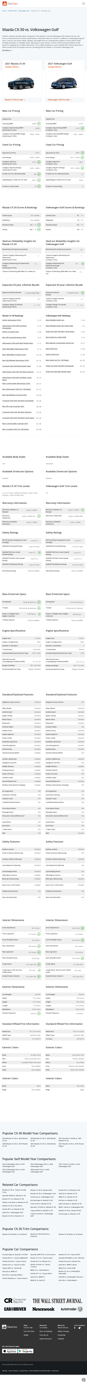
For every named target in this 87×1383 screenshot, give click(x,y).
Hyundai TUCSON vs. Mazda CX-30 (43, 1207)
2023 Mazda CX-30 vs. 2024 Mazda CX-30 (43, 1139)
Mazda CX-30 (12, 11)
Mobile (26, 1335)
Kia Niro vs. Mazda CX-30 (68, 1200)
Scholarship (61, 1335)
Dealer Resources (46, 1339)
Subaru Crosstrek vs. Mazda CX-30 (15, 1202)
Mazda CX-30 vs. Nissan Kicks (41, 1190)
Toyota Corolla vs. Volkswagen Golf (41, 1215)
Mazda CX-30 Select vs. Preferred (14, 1234)
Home (4, 11)
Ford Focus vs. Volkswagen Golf (41, 1197)
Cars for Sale (28, 1328)
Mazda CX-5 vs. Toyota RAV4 (69, 1254)
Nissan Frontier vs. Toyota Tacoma (40, 1265)
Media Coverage (63, 1331)
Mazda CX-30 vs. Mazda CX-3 (13, 1216)
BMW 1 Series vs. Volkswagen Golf (71, 1207)
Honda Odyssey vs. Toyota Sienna (14, 1278)
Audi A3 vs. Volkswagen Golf (12, 1212)
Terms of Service (13, 1371)
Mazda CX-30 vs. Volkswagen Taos (43, 1194)
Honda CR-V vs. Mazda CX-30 (69, 1190)
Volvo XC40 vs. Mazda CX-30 (40, 1204)
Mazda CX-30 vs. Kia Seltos (12, 1206)
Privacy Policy (24, 1371)
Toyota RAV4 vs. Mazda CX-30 (41, 1210)
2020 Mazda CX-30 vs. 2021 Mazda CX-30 (15, 1145)
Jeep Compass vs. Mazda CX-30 (70, 1204)
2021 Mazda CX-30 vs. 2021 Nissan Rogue (71, 1145)
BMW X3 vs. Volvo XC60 (67, 1268)
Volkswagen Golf (24, 11)
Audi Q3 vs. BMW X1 (37, 1277)
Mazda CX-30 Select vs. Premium (71, 1234)
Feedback (61, 1339)
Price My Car (44, 1335)
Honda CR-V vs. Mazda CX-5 (40, 1261)
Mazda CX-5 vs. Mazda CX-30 (13, 1199)
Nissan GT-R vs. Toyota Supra (41, 1258)
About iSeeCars (63, 1328)
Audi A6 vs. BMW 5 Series (68, 1265)
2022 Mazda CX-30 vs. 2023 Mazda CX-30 (15, 1139)
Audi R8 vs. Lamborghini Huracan (71, 1277)
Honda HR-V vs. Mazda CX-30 (13, 1209)
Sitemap (4, 1371)
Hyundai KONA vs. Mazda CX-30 (14, 1196)
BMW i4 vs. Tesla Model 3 (39, 1270)
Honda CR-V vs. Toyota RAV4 (41, 1273)
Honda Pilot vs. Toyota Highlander (15, 1258)
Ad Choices (55, 1371)
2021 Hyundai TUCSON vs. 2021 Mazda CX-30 (70, 1139)
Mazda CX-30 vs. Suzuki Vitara (70, 1210)
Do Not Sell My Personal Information (40, 1371)
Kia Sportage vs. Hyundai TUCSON (15, 1254)
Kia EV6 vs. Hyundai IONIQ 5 (12, 1275)
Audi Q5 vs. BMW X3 (9, 1271)
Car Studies (43, 1328)
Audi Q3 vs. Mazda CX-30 (68, 1194)
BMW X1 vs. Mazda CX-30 (68, 1197)
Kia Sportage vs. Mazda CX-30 (41, 1200)
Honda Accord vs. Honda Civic (69, 1261)
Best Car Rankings (46, 1331)
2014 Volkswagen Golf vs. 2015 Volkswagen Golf (13, 1171)
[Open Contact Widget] (84, 1380)
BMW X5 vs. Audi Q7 (37, 1280)
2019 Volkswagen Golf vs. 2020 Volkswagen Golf (41, 1165)
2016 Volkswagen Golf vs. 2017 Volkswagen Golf (13, 1165)
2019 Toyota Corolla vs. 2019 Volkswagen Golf (69, 1165)
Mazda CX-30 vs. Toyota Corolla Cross (14, 1191)
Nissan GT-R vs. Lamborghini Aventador (69, 1272)
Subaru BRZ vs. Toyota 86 (11, 1268)
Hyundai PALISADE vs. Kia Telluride (71, 1258)
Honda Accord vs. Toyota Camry (14, 1261)
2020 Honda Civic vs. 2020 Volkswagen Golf (39, 1171)
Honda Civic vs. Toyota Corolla (13, 1265)
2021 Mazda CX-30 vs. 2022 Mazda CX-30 (43, 1145)
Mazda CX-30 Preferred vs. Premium (40, 1235)
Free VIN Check (29, 1331)
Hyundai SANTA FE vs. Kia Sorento (42, 1254)
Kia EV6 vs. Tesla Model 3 (68, 1280)
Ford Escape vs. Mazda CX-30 (69, 1214)
